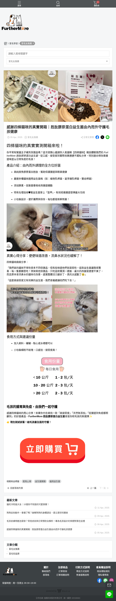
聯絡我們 (46, 571)
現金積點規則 (103, 571)
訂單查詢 (63, 571)
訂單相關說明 (62, 575)
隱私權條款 (103, 575)
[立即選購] (52, 450)
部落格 (46, 575)
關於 (46, 567)
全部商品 (63, 567)
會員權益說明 (103, 567)
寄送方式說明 (82, 571)
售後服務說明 (82, 575)
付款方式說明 (82, 567)
